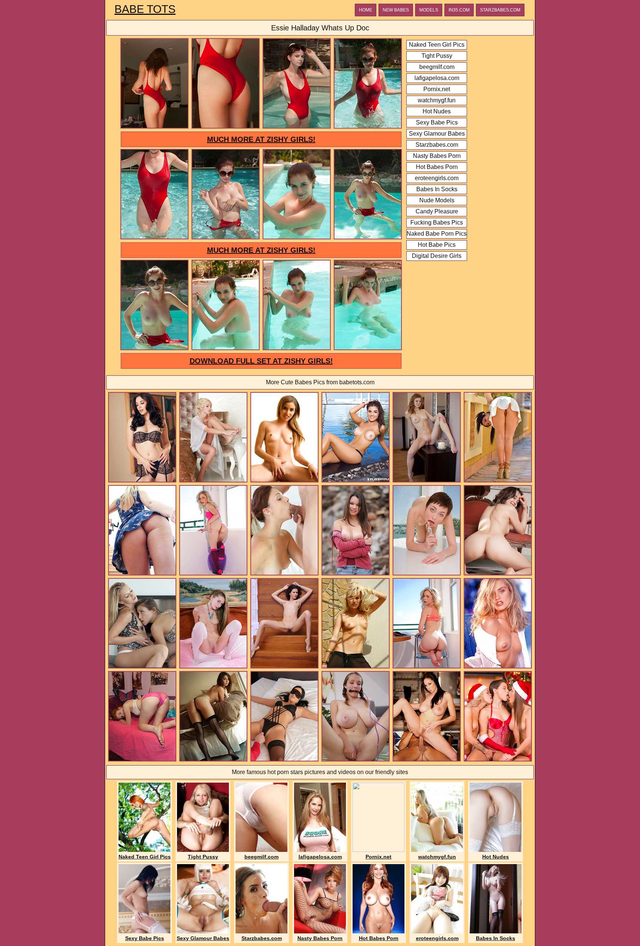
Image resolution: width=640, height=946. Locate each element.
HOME (365, 10)
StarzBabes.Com (500, 10)
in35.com (459, 10)
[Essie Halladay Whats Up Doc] (154, 127)
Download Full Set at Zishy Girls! (261, 361)
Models (428, 10)
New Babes (396, 10)
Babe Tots (145, 9)
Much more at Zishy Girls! (261, 139)
